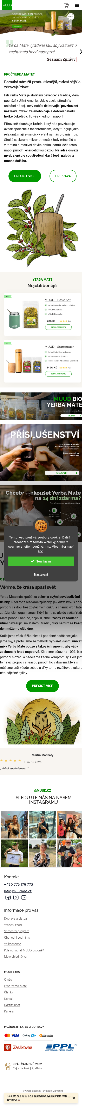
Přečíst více (24, 176)
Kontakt (9, 999)
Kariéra (9, 1011)
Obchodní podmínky (17, 937)
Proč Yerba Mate (15, 986)
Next (81, 52)
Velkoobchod (12, 944)
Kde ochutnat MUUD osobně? (24, 950)
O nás (8, 979)
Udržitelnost (12, 1005)
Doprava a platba (15, 918)
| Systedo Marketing (53, 1090)
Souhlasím (43, 561)
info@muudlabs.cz (18, 891)
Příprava (63, 176)
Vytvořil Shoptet (32, 1090)
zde (40, 551)
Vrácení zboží (13, 925)
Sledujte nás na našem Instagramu (44, 799)
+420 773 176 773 (18, 884)
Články (8, 992)
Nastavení (41, 574)
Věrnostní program (16, 931)
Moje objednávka (15, 956)
